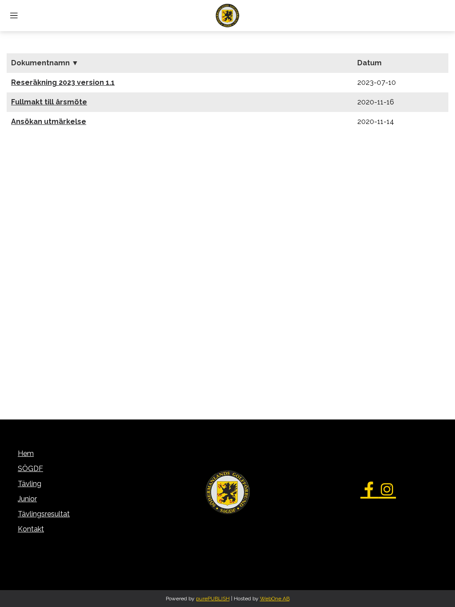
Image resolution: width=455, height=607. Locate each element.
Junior (27, 499)
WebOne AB (275, 598)
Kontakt (31, 529)
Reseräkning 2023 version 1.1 (63, 82)
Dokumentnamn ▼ (45, 63)
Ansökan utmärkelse (48, 121)
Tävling (29, 483)
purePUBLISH (213, 598)
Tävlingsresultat (44, 514)
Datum (369, 63)
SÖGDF (30, 468)
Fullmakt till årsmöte (49, 102)
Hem (26, 453)
